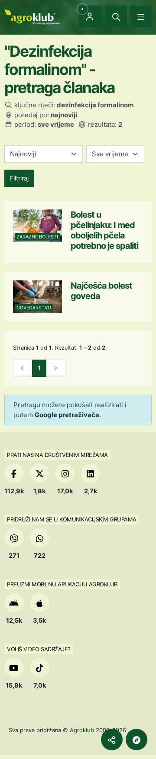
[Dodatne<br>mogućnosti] (136, 739)
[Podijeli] (112, 739)
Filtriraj (19, 178)
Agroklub (82, 730)
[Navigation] (141, 16)
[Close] (116, 16)
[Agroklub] (32, 16)
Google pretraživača (67, 415)
